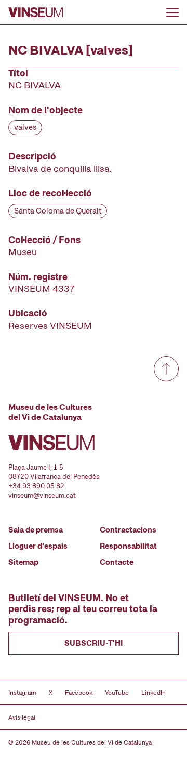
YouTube (117, 692)
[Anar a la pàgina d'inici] (35, 12)
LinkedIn (153, 692)
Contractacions (128, 530)
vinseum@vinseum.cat (42, 495)
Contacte (116, 562)
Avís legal (21, 717)
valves (25, 127)
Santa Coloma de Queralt (57, 211)
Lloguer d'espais (38, 546)
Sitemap (23, 562)
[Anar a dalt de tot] (166, 368)
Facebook (78, 692)
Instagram (22, 692)
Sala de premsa (35, 530)
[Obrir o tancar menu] (172, 12)
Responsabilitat (128, 546)
